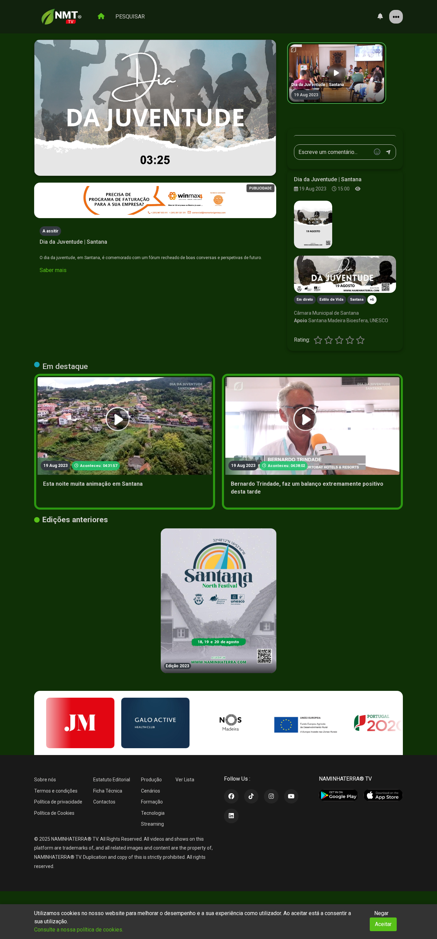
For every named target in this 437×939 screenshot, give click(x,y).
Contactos (104, 802)
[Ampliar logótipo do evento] (313, 224)
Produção (151, 779)
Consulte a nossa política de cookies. (78, 929)
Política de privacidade (58, 802)
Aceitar (383, 924)
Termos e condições (55, 791)
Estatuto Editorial (111, 779)
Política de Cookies (54, 813)
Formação (152, 802)
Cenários (150, 791)
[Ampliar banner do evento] (345, 274)
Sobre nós (45, 779)
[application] (155, 108)
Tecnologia (153, 813)
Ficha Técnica (107, 791)
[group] (336, 73)
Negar (381, 913)
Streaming (152, 824)
